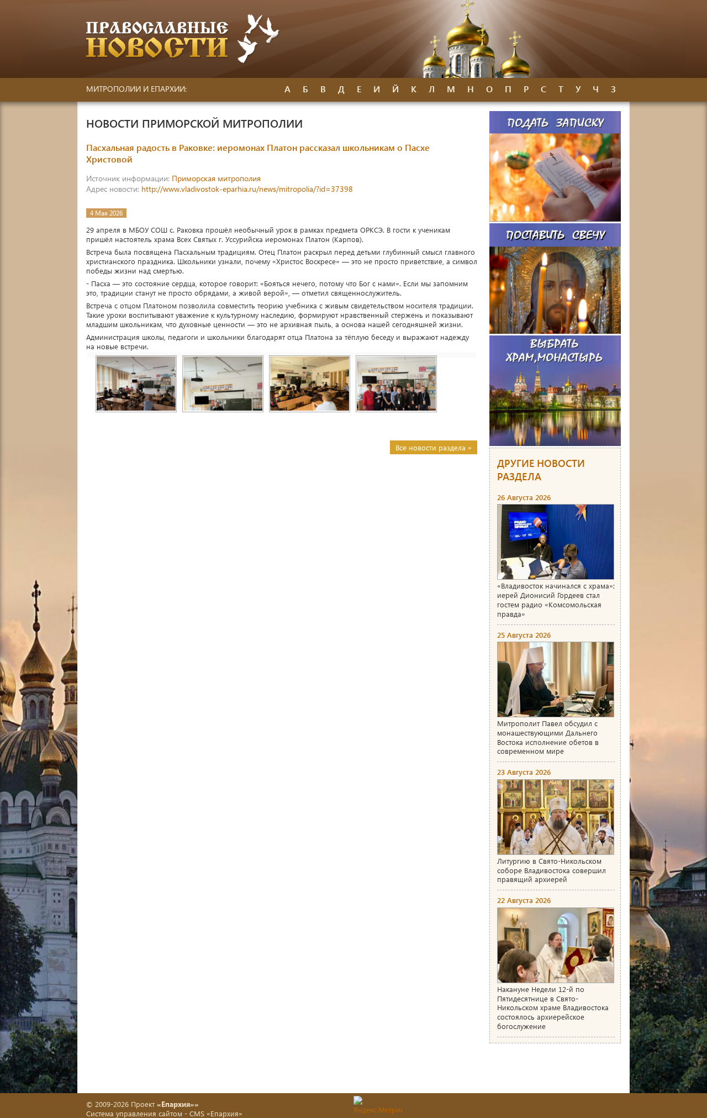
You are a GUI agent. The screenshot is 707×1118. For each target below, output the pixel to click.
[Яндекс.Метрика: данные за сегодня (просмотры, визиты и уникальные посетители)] (378, 1105)
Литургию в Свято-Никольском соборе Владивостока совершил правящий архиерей (551, 870)
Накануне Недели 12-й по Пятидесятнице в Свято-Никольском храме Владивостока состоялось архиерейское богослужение (553, 1007)
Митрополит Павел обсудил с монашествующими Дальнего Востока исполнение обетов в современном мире (548, 737)
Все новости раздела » (433, 447)
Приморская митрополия (216, 178)
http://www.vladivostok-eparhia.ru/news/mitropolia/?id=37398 (247, 188)
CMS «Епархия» (215, 1113)
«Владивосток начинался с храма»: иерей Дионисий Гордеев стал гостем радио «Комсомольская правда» (556, 599)
